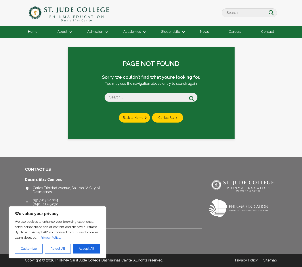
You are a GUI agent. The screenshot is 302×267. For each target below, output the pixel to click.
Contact (267, 32)
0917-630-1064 (45, 200)
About (62, 32)
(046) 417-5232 (45, 204)
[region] (57, 232)
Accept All (86, 248)
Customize (29, 248)
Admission (95, 32)
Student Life (170, 32)
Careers (235, 32)
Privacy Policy (246, 260)
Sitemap (270, 260)
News (204, 32)
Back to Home (133, 117)
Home (32, 32)
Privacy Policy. (50, 237)
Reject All (58, 248)
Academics (132, 32)
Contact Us (166, 117)
